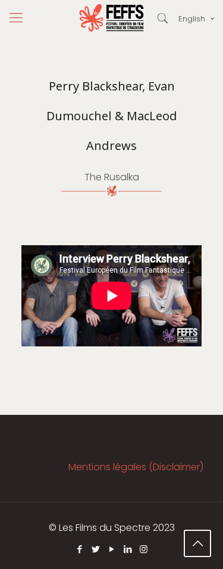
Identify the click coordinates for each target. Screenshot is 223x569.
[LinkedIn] (127, 549)
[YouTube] (111, 549)
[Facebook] (79, 549)
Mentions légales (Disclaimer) (135, 467)
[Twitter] (95, 549)
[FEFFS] (111, 18)
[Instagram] (143, 549)
